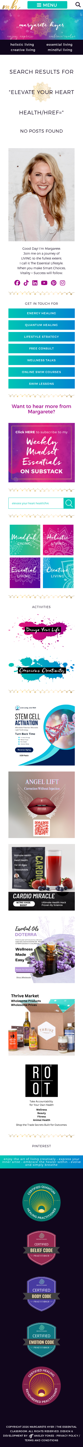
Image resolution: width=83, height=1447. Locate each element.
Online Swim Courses (41, 372)
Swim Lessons (41, 383)
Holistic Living (22, 44)
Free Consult (41, 348)
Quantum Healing (41, 325)
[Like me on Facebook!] (17, 282)
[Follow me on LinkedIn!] (34, 282)
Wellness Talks (41, 360)
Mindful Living (60, 50)
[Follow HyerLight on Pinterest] (53, 282)
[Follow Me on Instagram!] (62, 282)
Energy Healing (41, 313)
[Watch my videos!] (44, 282)
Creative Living (23, 50)
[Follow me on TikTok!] (26, 282)
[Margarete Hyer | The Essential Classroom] (11, 7)
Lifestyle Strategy (41, 336)
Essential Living (59, 44)
